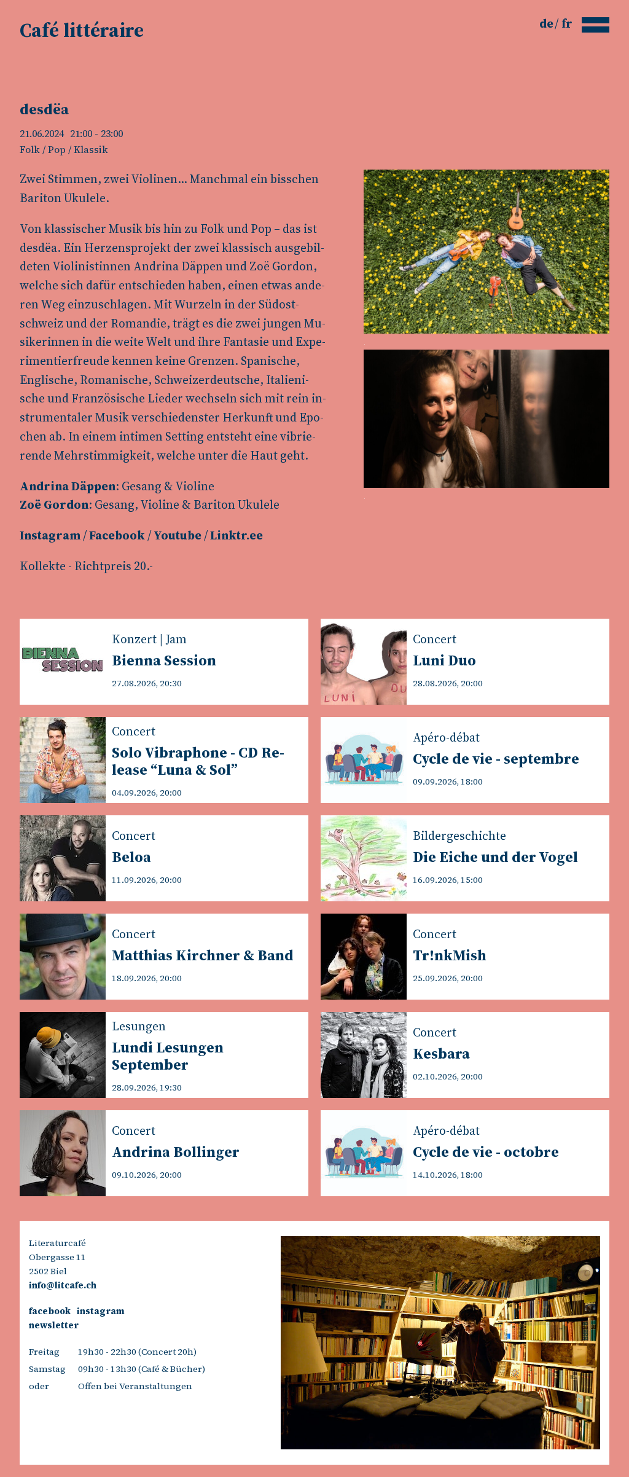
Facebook (117, 535)
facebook (50, 1311)
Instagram (50, 535)
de (547, 23)
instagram (101, 1311)
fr (566, 23)
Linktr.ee (236, 535)
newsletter (54, 1325)
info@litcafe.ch (62, 1285)
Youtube (177, 535)
